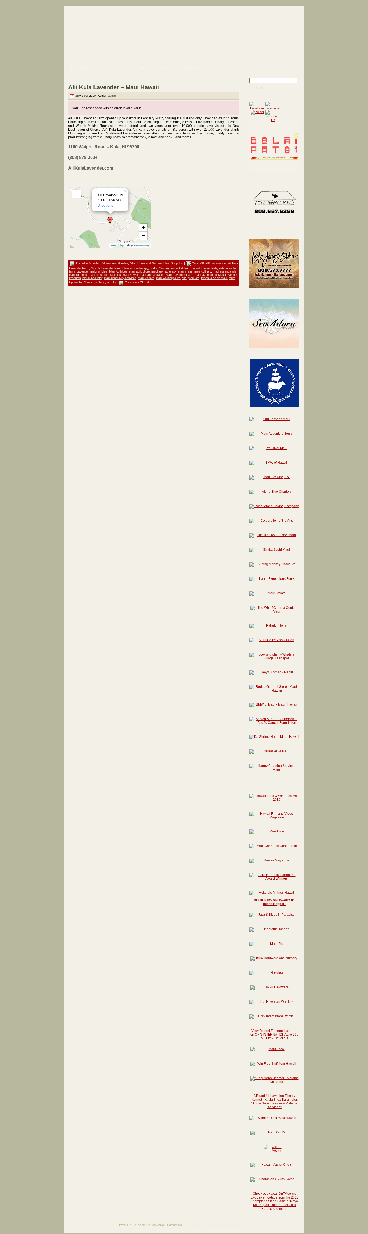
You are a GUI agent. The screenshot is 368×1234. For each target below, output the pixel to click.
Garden (123, 263)
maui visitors (146, 278)
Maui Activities (118, 271)
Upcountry (75, 282)
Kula (214, 268)
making (95, 271)
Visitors (89, 282)
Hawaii (205, 268)
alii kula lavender (216, 263)
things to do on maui (214, 278)
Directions (105, 205)
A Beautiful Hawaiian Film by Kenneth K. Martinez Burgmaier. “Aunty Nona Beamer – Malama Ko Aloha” (274, 1101)
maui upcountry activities (120, 278)
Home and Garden (149, 263)
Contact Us (174, 1224)
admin (112, 95)
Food (196, 268)
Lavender (83, 271)
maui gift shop (78, 274)
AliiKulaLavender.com (90, 168)
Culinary (164, 268)
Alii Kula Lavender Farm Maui (110, 268)
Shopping (177, 263)
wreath (111, 282)
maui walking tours (168, 278)
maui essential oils (225, 271)
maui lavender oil (206, 274)
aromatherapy (139, 268)
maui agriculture (139, 271)
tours (232, 278)
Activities (94, 263)
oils (184, 278)
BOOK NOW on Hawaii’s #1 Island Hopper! (274, 902)
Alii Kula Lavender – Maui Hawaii (113, 87)
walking (100, 282)
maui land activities (152, 274)
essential (177, 268)
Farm (187, 268)
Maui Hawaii (130, 274)
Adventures (108, 263)
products (193, 278)
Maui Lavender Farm (179, 274)
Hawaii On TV (127, 1224)
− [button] (143, 235)
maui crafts (185, 271)
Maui (166, 263)
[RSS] (69, 1226)
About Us (144, 1224)
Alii (202, 263)
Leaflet (113, 246)
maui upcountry (92, 278)
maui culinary (202, 271)
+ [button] (143, 227)
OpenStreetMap (142, 246)
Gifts (133, 263)
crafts (153, 268)
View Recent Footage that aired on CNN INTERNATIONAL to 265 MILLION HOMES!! (274, 1034)
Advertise (158, 1224)
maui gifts (115, 274)
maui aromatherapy (163, 271)
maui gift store (98, 274)
